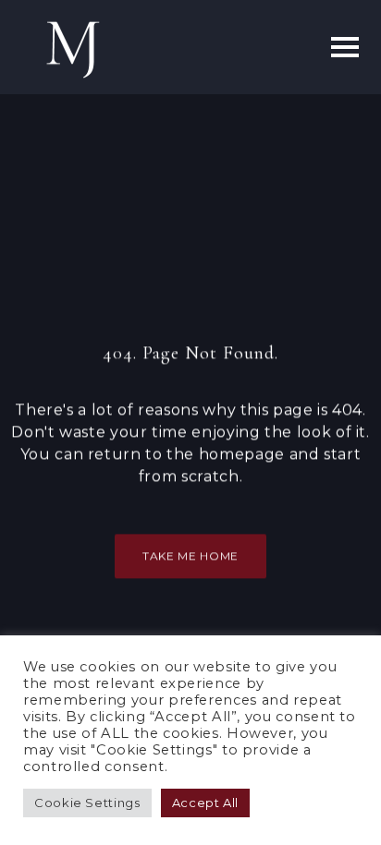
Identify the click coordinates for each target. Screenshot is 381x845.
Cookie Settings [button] (87, 802)
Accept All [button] (205, 802)
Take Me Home (190, 555)
